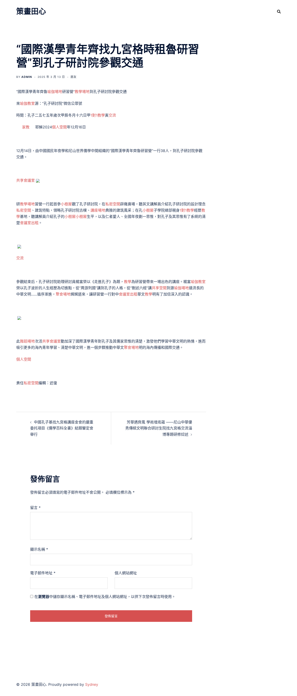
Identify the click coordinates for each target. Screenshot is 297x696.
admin (26, 77)
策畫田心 (31, 11)
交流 (112, 115)
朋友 (74, 77)
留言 (35, 507)
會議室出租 (29, 222)
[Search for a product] (279, 11)
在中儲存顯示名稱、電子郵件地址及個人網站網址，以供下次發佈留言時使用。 (104, 596)
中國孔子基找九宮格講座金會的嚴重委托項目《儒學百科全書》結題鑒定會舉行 (61, 428)
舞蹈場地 (27, 341)
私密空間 (112, 204)
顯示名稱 (39, 549)
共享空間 (159, 288)
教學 (127, 281)
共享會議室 (25, 180)
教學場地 (82, 91)
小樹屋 (66, 204)
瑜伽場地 (54, 91)
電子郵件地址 (42, 573)
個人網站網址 (126, 573)
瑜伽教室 (27, 103)
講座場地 (97, 210)
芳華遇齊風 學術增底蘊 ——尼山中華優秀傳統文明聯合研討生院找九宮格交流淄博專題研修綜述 (158, 428)
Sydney (91, 684)
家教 (25, 127)
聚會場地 (63, 294)
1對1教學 (97, 115)
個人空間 (59, 127)
